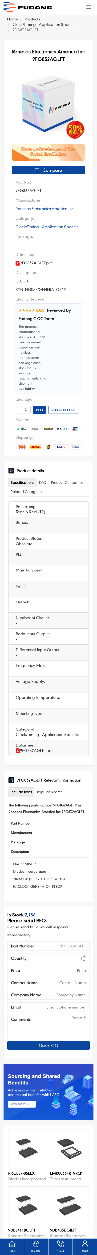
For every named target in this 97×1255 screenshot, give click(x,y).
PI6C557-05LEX (24, 864)
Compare (51, 170)
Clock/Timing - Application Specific (44, 24)
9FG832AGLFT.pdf (36, 750)
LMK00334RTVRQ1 (66, 1173)
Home (12, 18)
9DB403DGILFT (63, 1230)
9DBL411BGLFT (21, 1230)
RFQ (39, 410)
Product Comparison (68, 482)
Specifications (22, 482)
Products (32, 18)
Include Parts (21, 792)
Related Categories (27, 491)
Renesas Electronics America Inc (45, 208)
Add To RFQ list (63, 410)
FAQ (42, 482)
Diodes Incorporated (29, 871)
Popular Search (50, 792)
